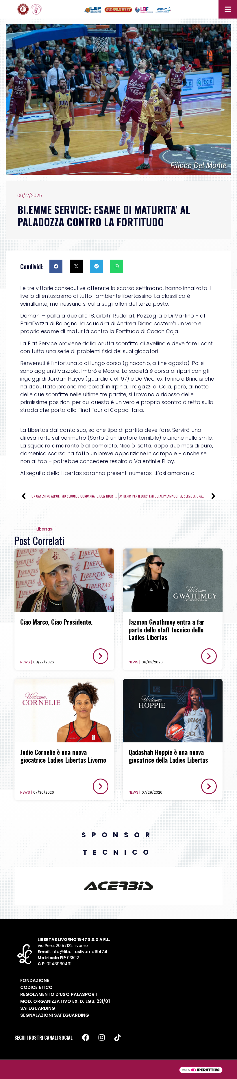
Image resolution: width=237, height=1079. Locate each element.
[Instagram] (101, 1037)
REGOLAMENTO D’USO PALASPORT (59, 994)
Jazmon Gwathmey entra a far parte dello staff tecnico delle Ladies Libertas (166, 629)
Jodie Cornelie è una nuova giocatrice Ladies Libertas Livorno (63, 755)
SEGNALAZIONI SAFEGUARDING (54, 1015)
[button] (55, 266)
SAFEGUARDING (37, 1008)
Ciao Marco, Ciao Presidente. (56, 621)
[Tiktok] (117, 1037)
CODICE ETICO (36, 987)
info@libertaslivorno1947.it (79, 952)
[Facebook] (85, 1037)
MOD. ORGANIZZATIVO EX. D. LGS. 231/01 (65, 1001)
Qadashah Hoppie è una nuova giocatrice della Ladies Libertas (168, 755)
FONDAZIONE (34, 980)
